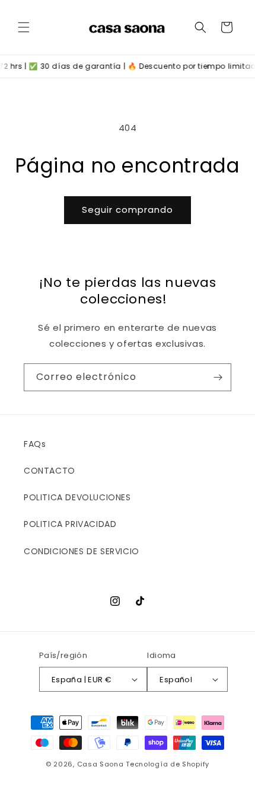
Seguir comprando (127, 209)
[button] (24, 27)
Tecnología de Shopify (167, 764)
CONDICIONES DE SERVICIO (81, 551)
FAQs (35, 444)
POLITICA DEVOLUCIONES (77, 497)
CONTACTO (49, 471)
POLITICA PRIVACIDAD (70, 524)
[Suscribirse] (218, 377)
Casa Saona (100, 764)
